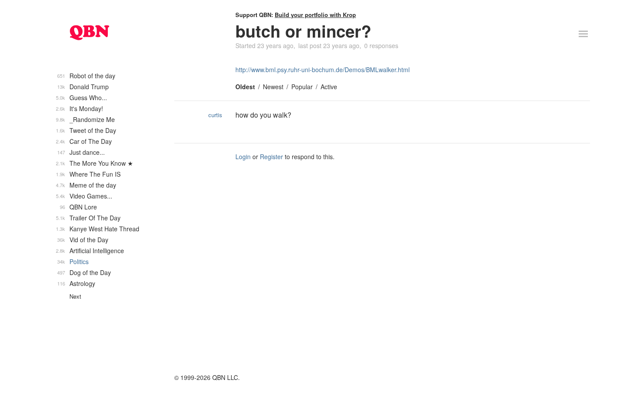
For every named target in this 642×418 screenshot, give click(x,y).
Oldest (245, 86)
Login (243, 156)
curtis (215, 115)
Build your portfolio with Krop (315, 14)
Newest (273, 86)
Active (329, 86)
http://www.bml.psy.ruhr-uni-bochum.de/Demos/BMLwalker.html (322, 69)
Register (271, 156)
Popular (302, 86)
